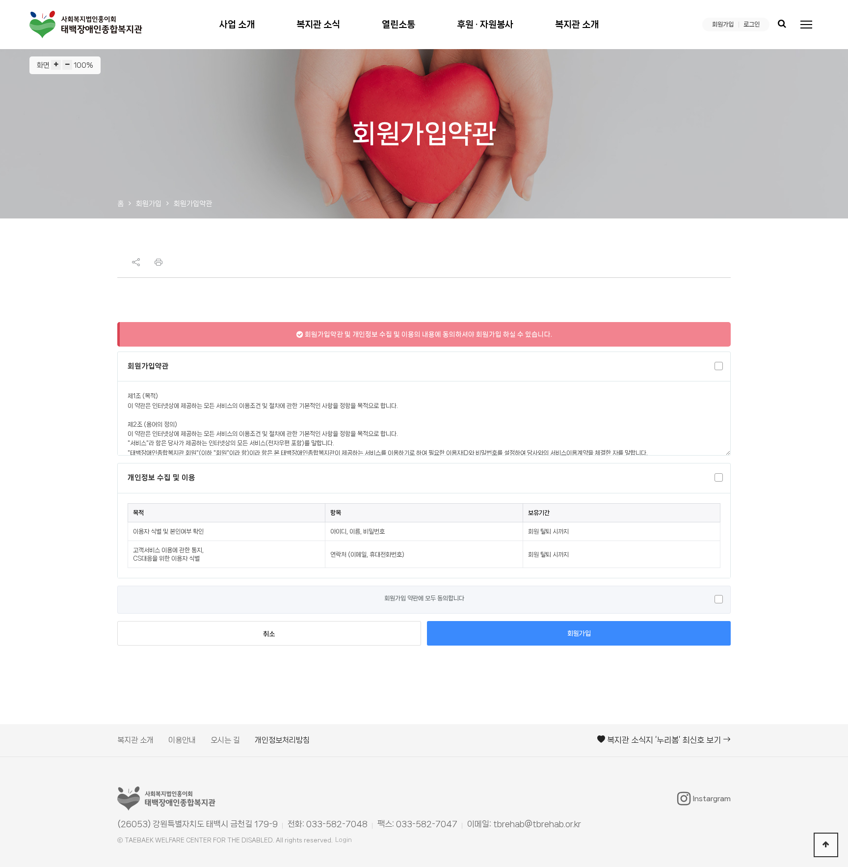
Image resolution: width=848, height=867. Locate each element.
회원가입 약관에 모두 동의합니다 (424, 598)
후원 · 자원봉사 (485, 24)
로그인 (751, 24)
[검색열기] (781, 24)
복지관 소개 (577, 24)
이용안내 (182, 740)
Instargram (712, 799)
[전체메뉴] (806, 24)
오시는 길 (225, 740)
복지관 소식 (318, 24)
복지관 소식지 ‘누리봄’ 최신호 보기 (664, 739)
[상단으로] (826, 845)
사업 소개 (237, 24)
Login (343, 840)
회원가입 (723, 24)
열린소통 (398, 24)
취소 (269, 633)
